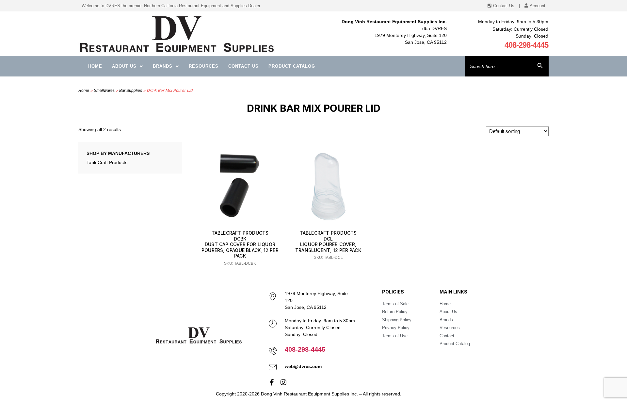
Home (95, 66)
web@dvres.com (303, 366)
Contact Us (243, 66)
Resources (203, 66)
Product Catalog (291, 66)
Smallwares (104, 90)
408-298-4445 (526, 45)
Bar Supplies (130, 90)
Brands (162, 66)
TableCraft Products (107, 162)
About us (124, 66)
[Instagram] (283, 382)
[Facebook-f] (272, 382)
